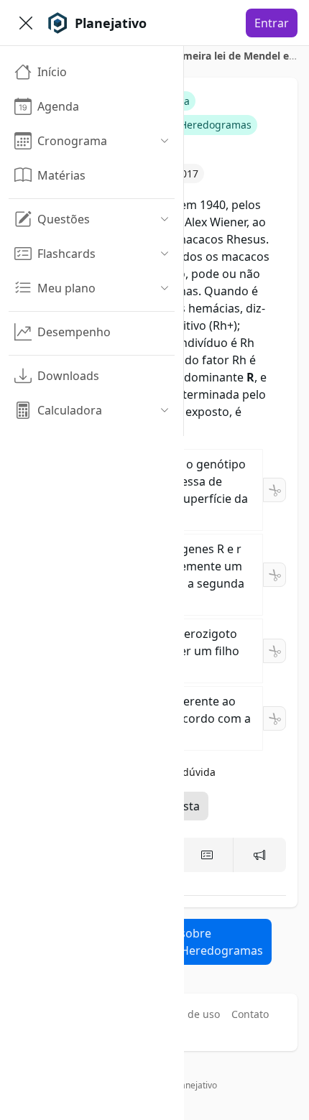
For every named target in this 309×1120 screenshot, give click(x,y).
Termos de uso (184, 1014)
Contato (250, 1014)
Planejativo (195, 1085)
